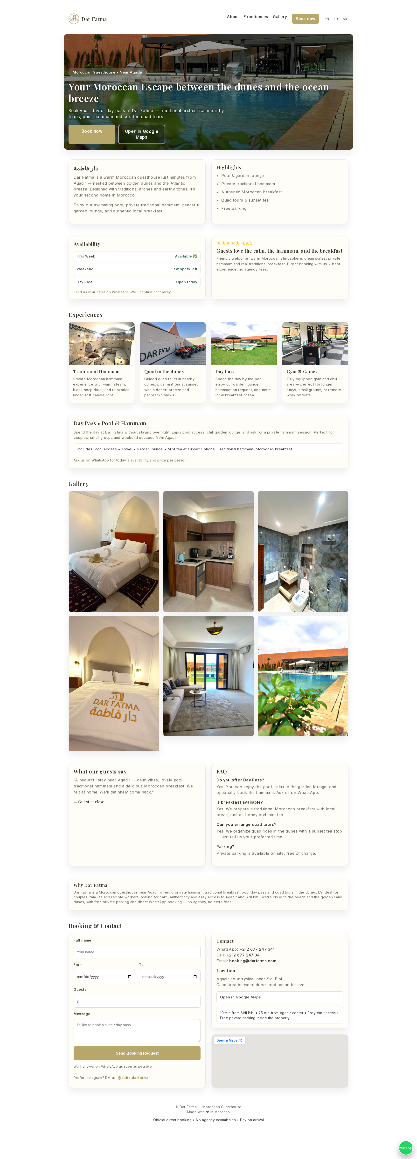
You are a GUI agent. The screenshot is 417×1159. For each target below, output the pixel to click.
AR (345, 19)
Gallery (280, 16)
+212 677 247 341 (257, 949)
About (233, 16)
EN (327, 19)
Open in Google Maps (141, 134)
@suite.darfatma (133, 1078)
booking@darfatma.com (252, 960)
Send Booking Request (137, 1053)
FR (336, 19)
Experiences (255, 16)
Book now (305, 18)
